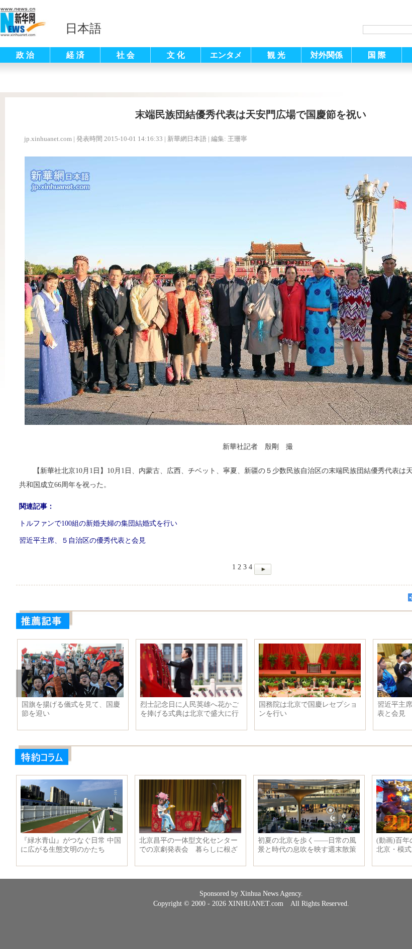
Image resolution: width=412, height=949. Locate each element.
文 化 (176, 55)
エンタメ (226, 55)
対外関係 (327, 55)
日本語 (83, 28)
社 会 (126, 55)
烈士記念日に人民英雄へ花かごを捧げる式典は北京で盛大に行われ (189, 709)
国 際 (377, 55)
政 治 (25, 55)
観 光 (276, 55)
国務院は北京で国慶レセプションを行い (308, 709)
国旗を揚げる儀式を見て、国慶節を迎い (71, 709)
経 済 (75, 55)
